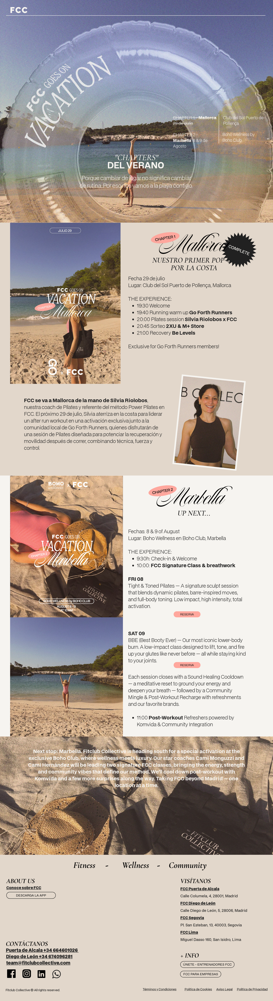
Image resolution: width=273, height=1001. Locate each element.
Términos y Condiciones (159, 989)
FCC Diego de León (197, 903)
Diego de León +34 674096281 (39, 956)
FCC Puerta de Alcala (199, 888)
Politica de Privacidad (252, 989)
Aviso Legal (224, 989)
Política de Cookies (198, 989)
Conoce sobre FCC (23, 887)
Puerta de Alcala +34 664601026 (42, 950)
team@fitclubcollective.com (38, 963)
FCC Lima (189, 932)
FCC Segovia (192, 917)
